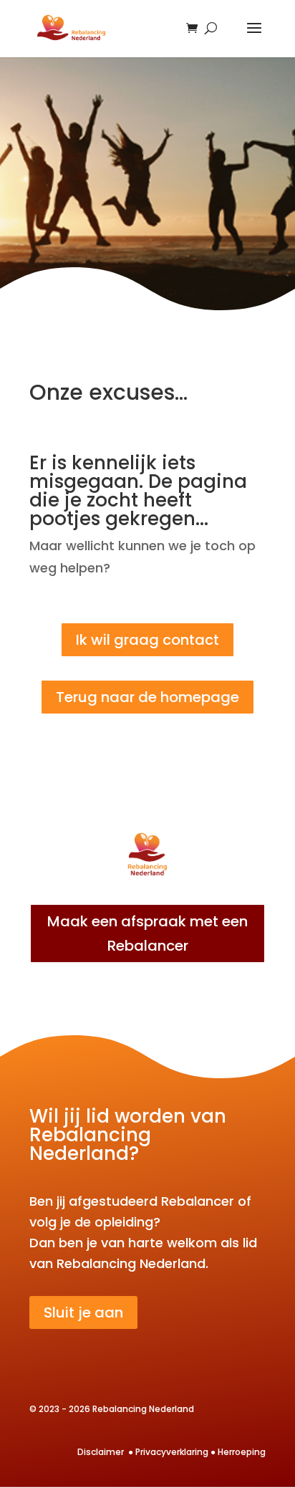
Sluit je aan (83, 1312)
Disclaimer (101, 1452)
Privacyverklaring (171, 1452)
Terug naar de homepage (147, 697)
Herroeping (242, 1452)
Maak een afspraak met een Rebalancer (147, 933)
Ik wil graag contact (147, 640)
